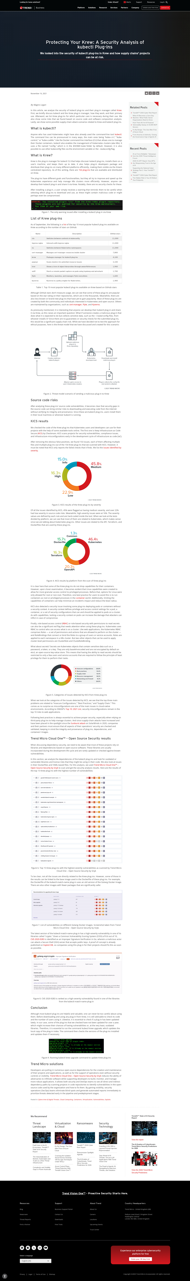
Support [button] (139, 2)
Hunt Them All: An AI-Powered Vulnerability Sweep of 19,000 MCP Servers (144, 125)
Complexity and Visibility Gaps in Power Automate (42, 1168)
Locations (93, 1219)
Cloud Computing (66, 1099)
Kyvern (96, 304)
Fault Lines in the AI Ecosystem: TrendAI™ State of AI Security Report (41, 1145)
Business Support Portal (64, 1209)
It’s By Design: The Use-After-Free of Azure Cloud (144, 131)
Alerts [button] (127, 2)
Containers (78, 1099)
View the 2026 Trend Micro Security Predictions (142, 1171)
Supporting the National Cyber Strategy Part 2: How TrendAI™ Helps (143, 170)
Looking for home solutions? (30, 2)
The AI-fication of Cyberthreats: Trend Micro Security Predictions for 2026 (84, 1162)
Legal (30, 1274)
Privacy (22, 1274)
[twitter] (154, 93)
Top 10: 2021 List (73, 709)
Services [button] (113, 8)
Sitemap (52, 1274)
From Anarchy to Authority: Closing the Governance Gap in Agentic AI (144, 136)
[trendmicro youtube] (46, 1248)
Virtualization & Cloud (63, 1124)
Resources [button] (151, 2)
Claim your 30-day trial (139, 1258)
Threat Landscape (39, 1124)
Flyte (85, 304)
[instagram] (40, 1248)
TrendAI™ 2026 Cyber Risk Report (145, 113)
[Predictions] (144, 1158)
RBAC (65, 623)
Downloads (59, 1219)
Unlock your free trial (150, 7)
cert (75, 304)
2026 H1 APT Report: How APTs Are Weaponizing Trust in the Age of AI (143, 163)
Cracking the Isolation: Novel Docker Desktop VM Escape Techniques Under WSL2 (63, 1159)
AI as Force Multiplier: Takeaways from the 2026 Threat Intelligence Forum (143, 156)
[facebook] (150, 93)
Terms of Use (41, 1274)
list (64, 224)
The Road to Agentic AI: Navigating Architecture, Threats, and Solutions (107, 1168)
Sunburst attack (78, 723)
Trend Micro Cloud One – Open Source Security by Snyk (75, 1076)
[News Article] (144, 1127)
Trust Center (94, 1230)
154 (84, 170)
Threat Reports (25, 1219)
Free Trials (59, 1224)
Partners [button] (124, 8)
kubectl (118, 134)
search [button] (166, 2)
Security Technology (106, 1124)
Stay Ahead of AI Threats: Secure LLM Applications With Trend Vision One (107, 1158)
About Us (93, 1209)
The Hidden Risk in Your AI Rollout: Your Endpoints (144, 179)
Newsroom (24, 1214)
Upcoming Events (96, 1224)
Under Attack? (113, 2)
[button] (35, 1261)
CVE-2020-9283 (37, 939)
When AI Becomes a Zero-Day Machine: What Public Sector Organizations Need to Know (142, 118)
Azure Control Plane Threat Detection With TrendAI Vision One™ (63, 1168)
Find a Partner (25, 1224)
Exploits (108, 1099)
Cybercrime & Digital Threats (48, 1099)
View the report (137, 1139)
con (80, 598)
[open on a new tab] (34, 1248)
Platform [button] (81, 8)
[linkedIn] (157, 93)
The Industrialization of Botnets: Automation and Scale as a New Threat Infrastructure (41, 1160)
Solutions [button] (92, 8)
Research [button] (103, 8)
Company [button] (135, 8)
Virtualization (87, 1099)
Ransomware (85, 1123)
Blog (21, 1209)
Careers (93, 1214)
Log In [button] (162, 2)
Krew (119, 110)
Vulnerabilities (98, 1099)
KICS (40, 433)
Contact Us (165, 7)
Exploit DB (48, 945)
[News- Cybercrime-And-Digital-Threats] (146, 93)
